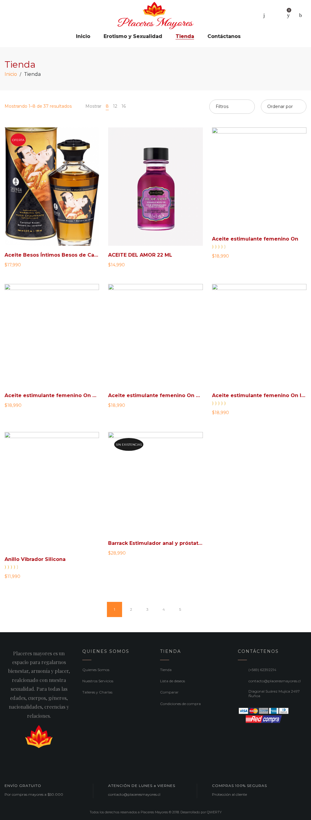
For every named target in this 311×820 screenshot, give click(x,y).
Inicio (11, 74)
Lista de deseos (172, 681)
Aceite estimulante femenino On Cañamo (59, 395)
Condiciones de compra (180, 703)
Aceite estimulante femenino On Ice (260, 395)
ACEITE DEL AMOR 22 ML (140, 255)
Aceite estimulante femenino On (255, 239)
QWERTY (214, 812)
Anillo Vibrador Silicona (35, 559)
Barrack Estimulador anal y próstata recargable (169, 543)
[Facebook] (7, 758)
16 (123, 106)
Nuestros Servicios (97, 681)
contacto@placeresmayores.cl (274, 681)
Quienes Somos (95, 669)
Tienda (166, 669)
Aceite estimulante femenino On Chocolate (165, 395)
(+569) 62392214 (262, 669)
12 (115, 106)
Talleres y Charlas (97, 692)
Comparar (169, 692)
